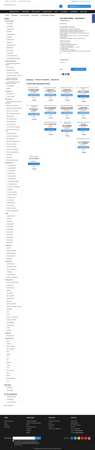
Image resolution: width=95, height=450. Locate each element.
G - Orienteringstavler (12, 184)
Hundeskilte (9, 221)
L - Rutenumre (10, 189)
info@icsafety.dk (26, 1)
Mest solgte (7, 427)
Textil (8, 367)
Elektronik (9, 362)
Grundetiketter (10, 86)
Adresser (51, 427)
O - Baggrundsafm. (11, 197)
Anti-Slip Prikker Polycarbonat (67, 126)
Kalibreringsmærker (10, 61)
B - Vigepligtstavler (11, 168)
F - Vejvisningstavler (11, 178)
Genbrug (9, 290)
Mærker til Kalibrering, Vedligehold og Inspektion (11, 78)
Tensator (9, 248)
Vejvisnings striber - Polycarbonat (34, 90)
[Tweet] (66, 74)
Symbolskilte (10, 53)
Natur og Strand (10, 295)
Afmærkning (74, 11)
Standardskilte (10, 229)
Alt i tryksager (10, 390)
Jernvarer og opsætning (12, 210)
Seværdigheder (10, 322)
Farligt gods (9, 42)
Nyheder (6, 425)
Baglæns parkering (11, 208)
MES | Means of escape (12, 105)
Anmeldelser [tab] (55, 80)
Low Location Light (11, 269)
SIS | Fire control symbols (12, 111)
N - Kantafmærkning (11, 194)
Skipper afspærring (11, 253)
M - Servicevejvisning (12, 192)
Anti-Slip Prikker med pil (50, 124)
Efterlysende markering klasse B (83, 108)
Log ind (79, 1)
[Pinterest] (68, 74)
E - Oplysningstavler (11, 176)
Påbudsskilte (10, 23)
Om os (28, 425)
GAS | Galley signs (11, 138)
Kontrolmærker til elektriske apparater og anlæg (12, 82)
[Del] (63, 74)
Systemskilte (10, 234)
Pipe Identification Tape (12, 160)
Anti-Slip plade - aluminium (34, 109)
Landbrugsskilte (10, 39)
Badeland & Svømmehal (12, 282)
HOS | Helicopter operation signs (12, 130)
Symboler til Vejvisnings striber (50, 90)
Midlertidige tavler (11, 202)
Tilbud (5, 423)
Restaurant (9, 301)
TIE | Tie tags (9, 154)
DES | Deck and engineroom (13, 141)
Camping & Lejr (10, 285)
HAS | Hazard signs (11, 124)
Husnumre (9, 218)
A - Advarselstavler (11, 165)
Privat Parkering (10, 205)
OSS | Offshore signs (11, 133)
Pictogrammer (9, 280)
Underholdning (10, 325)
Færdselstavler (47, 11)
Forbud (8, 314)
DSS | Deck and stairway (12, 149)
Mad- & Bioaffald (11, 349)
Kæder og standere (11, 250)
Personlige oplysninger (54, 421)
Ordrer (50, 423)
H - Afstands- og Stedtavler (13, 186)
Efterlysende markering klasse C (67, 90)
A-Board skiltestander (12, 55)
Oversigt (28, 430)
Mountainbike (10, 240)
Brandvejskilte (10, 226)
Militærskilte (9, 242)
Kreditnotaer (52, 425)
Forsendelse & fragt (31, 427)
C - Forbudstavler (11, 170)
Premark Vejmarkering (12, 277)
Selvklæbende (10, 93)
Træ (8, 357)
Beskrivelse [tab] (30, 80)
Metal (8, 373)
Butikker (28, 432)
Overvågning (10, 232)
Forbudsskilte (10, 26)
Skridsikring (25, 11)
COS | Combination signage (13, 127)
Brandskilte (9, 37)
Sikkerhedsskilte (14, 11)
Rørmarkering (10, 50)
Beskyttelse (83, 11)
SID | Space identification (12, 136)
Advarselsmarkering (11, 266)
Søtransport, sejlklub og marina (14, 306)
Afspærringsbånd (11, 256)
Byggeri (8, 354)
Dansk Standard (10, 287)
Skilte (56, 11)
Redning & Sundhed (11, 319)
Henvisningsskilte (11, 34)
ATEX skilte (9, 31)
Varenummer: (63, 20)
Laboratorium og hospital (13, 73)
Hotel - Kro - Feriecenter (12, 317)
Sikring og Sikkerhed (11, 303)
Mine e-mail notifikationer (55, 428)
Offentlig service (10, 298)
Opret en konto (87, 1)
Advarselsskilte (10, 29)
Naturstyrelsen (10, 237)
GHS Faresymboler (11, 45)
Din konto (52, 417)
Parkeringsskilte (10, 224)
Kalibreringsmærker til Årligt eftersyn (12, 64)
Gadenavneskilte (11, 216)
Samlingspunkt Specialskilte (13, 58)
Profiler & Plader (10, 96)
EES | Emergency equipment (13, 113)
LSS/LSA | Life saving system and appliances (13, 102)
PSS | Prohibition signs (12, 119)
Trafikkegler (9, 272)
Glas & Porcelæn (11, 346)
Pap (8, 359)
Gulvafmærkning (11, 264)
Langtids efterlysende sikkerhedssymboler (66, 108)
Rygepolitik (9, 309)
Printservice (9, 387)
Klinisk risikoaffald (11, 378)
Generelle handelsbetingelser (33, 423)
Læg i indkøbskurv (78, 69)
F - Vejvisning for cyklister (13, 181)
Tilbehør (9, 88)
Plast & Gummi (10, 370)
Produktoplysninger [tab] (42, 80)
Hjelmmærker (10, 47)
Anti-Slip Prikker (34, 158)
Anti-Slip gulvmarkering (83, 124)
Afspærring (64, 11)
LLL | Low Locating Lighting (12, 152)
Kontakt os (28, 428)
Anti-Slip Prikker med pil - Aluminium (83, 142)
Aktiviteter (9, 330)
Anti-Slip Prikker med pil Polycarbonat (50, 108)
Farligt (8, 365)
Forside (6, 18)
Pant (8, 381)
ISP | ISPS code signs (11, 146)
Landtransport (10, 293)
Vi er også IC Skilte (11, 402)
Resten (8, 375)
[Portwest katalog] (8, 405)
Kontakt (74, 417)
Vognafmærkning (11, 274)
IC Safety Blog (10, 399)
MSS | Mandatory (11, 116)
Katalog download (11, 396)
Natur (8, 341)
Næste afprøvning (11, 70)
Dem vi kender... (10, 67)
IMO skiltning (36, 11)
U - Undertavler (10, 200)
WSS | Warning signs (11, 121)
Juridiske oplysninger (31, 421)
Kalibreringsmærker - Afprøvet (14, 75)
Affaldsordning (9, 338)
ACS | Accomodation (12, 144)
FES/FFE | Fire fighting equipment (14, 108)
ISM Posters (9, 157)
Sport (8, 311)
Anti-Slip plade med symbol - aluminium (83, 91)
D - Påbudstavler (11, 173)
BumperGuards (10, 335)
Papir (8, 351)
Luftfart (8, 327)
